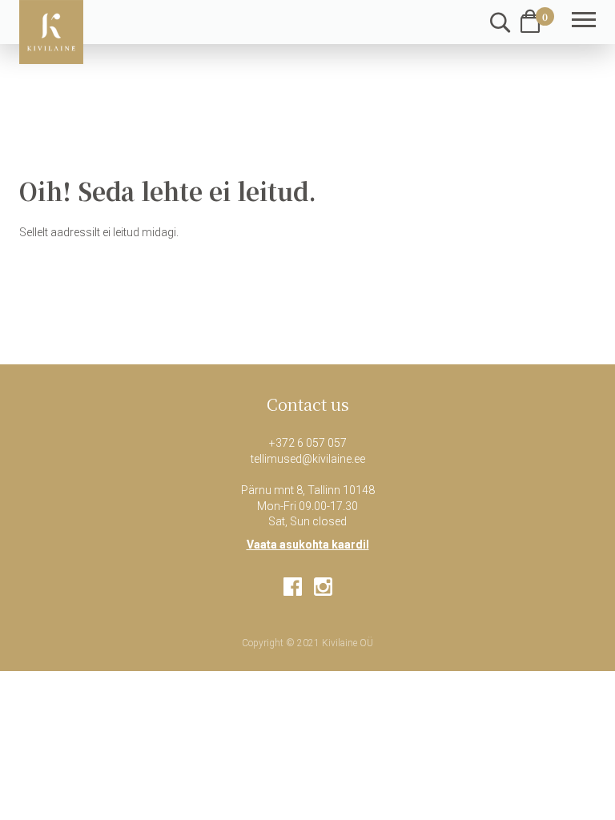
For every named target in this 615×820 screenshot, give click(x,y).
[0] (530, 21)
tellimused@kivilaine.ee (308, 458)
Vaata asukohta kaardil (308, 544)
